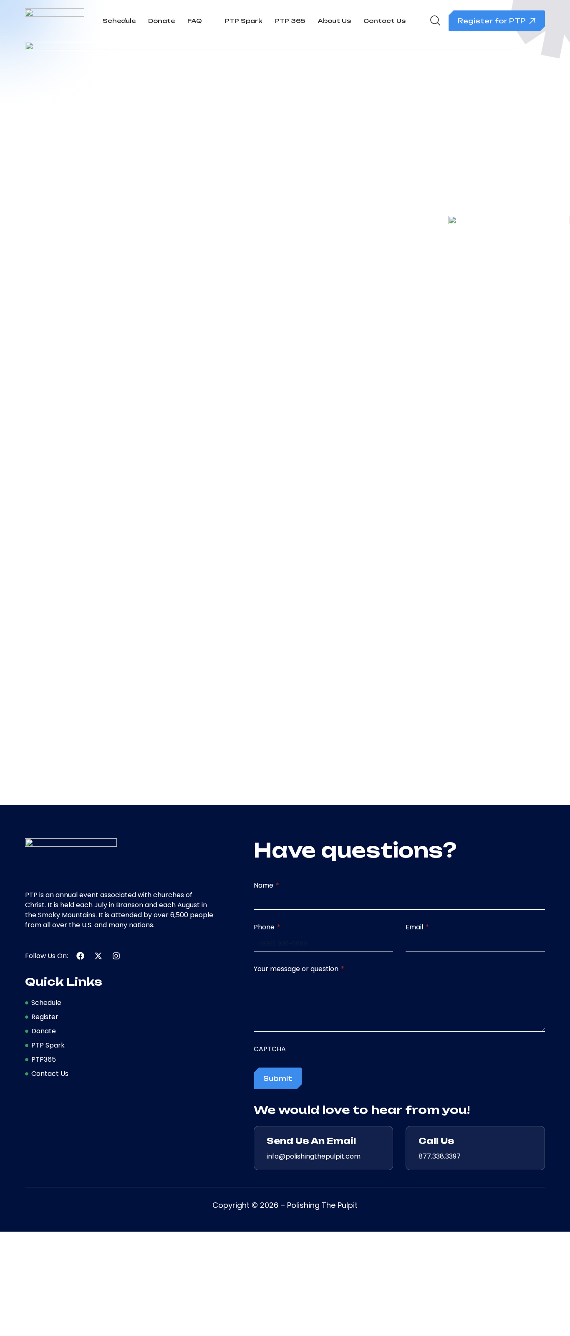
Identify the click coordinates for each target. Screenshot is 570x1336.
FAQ (194, 20)
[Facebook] (80, 956)
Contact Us (384, 20)
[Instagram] (116, 956)
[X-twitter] (98, 956)
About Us (334, 20)
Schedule (119, 20)
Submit (277, 1078)
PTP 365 (290, 20)
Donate (161, 20)
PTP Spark (243, 20)
